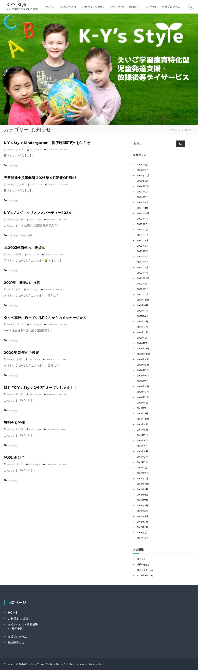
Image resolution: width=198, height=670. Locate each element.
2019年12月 (143, 408)
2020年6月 (143, 375)
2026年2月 (142, 170)
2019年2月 (142, 462)
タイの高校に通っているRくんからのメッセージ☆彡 (45, 318)
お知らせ (13, 165)
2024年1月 (142, 207)
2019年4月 (142, 451)
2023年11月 (143, 218)
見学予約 (150, 7)
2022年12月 (143, 278)
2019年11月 (142, 413)
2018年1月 (142, 532)
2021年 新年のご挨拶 (22, 283)
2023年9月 (142, 229)
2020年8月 (143, 364)
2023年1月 (142, 272)
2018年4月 (142, 516)
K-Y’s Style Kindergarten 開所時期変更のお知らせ (47, 143)
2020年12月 (143, 343)
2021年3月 (142, 326)
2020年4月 (143, 386)
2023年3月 (142, 262)
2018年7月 (142, 500)
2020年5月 (143, 381)
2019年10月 (143, 418)
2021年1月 (142, 337)
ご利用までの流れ (93, 7)
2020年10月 (143, 353)
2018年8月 (142, 494)
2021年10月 (143, 299)
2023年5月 (142, 251)
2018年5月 (142, 510)
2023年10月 (143, 224)
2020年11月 (143, 348)
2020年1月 (142, 402)
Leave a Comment (57, 149)
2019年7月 (142, 435)
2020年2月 (143, 397)
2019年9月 (142, 424)
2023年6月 (142, 245)
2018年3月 (142, 521)
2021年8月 (142, 305)
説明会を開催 (14, 423)
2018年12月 (143, 473)
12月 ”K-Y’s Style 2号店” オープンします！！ (40, 388)
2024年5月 (142, 197)
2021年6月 (142, 316)
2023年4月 (143, 256)
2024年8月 (143, 186)
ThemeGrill (62, 664)
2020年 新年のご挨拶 (21, 353)
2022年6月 (142, 289)
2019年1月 (142, 467)
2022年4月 (143, 294)
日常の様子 (26, 235)
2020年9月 (143, 359)
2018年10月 (143, 483)
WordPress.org (145, 575)
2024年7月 (143, 191)
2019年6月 (142, 440)
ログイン (141, 559)
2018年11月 (142, 478)
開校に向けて (14, 457)
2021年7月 (142, 310)
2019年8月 (142, 429)
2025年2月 (142, 180)
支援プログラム (171, 7)
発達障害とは (68, 7)
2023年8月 (143, 234)
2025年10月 (143, 175)
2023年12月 (143, 213)
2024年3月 (143, 202)
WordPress (98, 664)
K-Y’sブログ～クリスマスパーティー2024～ (39, 213)
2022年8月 (143, 283)
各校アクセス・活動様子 (124, 7)
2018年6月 (142, 505)
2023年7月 (142, 240)
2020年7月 (143, 370)
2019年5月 (142, 445)
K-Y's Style (17, 4)
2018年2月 (142, 527)
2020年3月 (143, 391)
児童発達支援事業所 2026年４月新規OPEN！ (40, 178)
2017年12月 (143, 537)
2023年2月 (142, 267)
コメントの (145, 569)
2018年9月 (142, 489)
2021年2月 (142, 332)
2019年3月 (142, 456)
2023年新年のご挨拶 (25, 248)
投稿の (143, 564)
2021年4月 (142, 321)
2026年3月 (142, 164)
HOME (49, 7)
